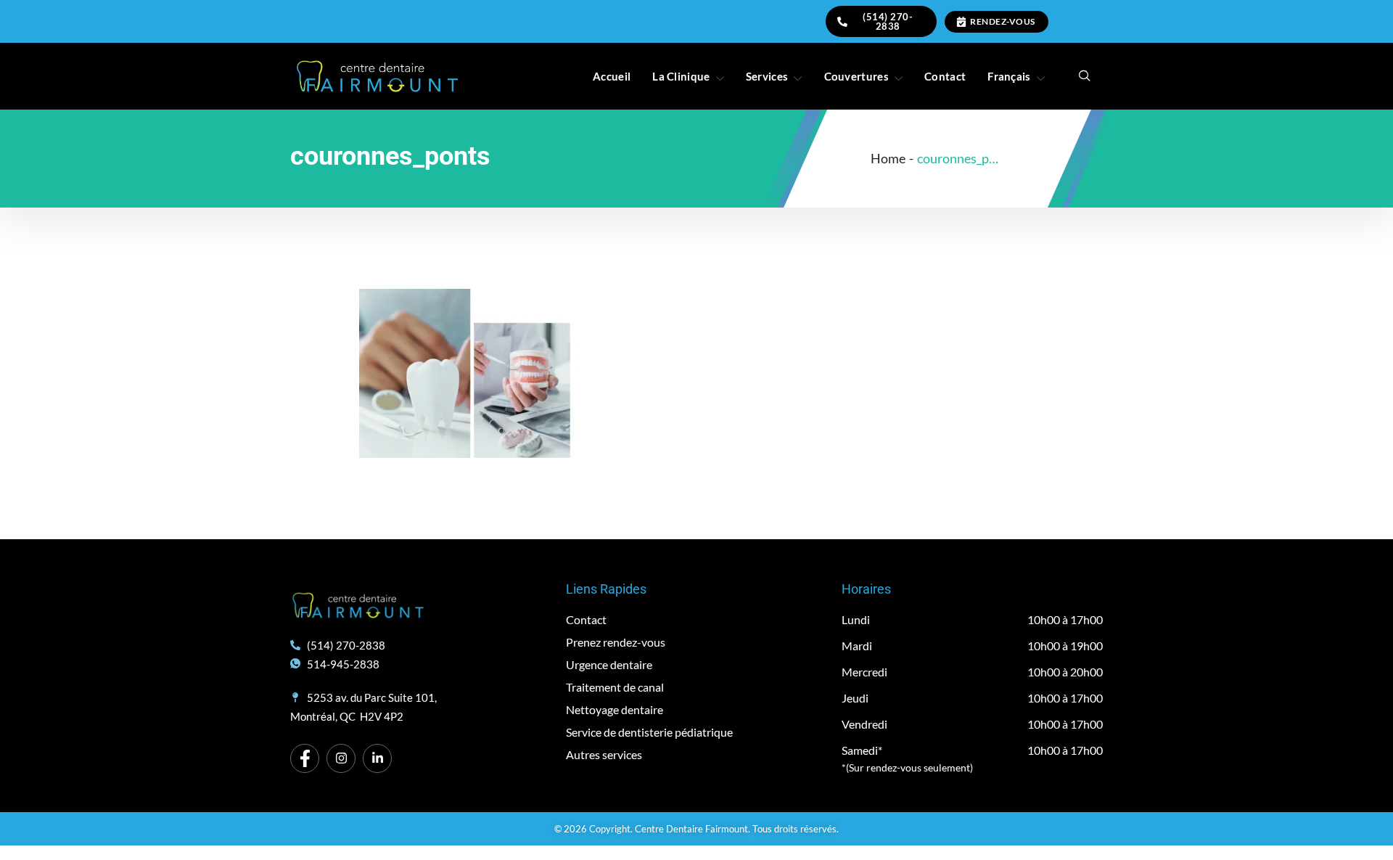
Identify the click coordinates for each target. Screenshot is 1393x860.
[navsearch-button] (1085, 76)
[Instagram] (341, 758)
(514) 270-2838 (888, 21)
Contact (945, 76)
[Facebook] (304, 758)
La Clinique (681, 76)
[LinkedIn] (377, 758)
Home (888, 158)
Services (767, 76)
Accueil (611, 76)
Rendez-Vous (1002, 21)
